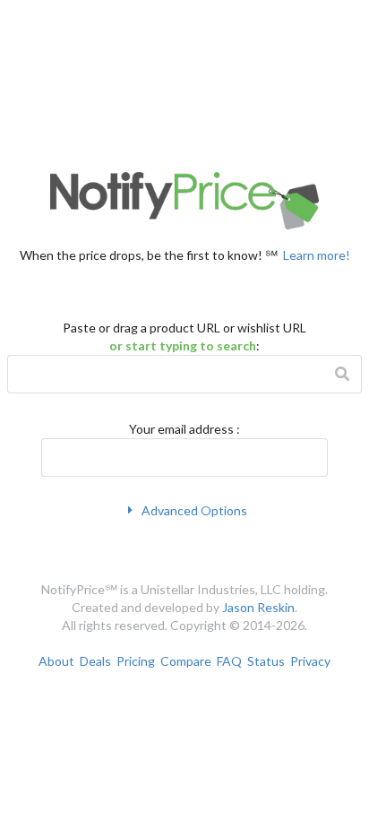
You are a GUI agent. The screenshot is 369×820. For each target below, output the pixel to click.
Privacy (310, 661)
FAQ (229, 661)
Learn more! (316, 254)
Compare (185, 661)
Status (266, 661)
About (56, 661)
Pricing (135, 661)
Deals (95, 661)
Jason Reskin (258, 607)
